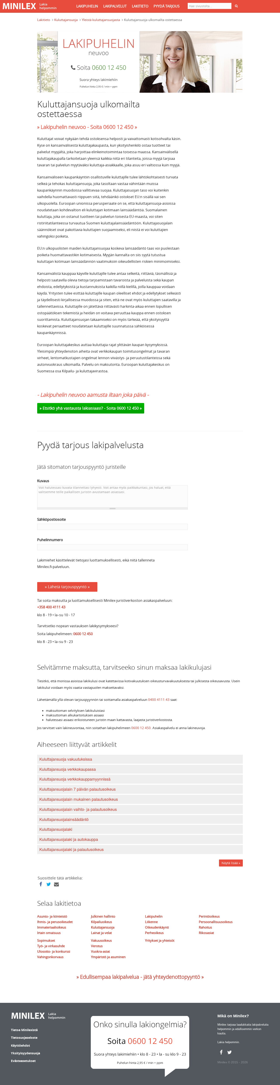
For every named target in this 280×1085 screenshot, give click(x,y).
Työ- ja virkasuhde (51, 946)
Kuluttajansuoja (66, 20)
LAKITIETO (140, 6)
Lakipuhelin (154, 916)
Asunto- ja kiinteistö (52, 916)
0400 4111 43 (159, 699)
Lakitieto (43, 20)
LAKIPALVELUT (115, 6)
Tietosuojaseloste (24, 1037)
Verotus (97, 946)
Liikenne (151, 922)
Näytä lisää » (231, 863)
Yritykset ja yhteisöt (159, 940)
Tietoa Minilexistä (24, 1030)
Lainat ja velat (101, 933)
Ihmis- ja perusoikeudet (55, 922)
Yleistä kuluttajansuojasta (101, 20)
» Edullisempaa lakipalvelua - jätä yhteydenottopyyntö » (140, 976)
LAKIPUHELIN (87, 6)
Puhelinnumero (50, 539)
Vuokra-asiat (100, 951)
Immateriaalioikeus (51, 927)
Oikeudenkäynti (157, 927)
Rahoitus (205, 927)
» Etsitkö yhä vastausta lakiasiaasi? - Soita (78, 408)
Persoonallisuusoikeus (216, 922)
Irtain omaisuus (49, 933)
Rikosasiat (206, 933)
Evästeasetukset (23, 1061)
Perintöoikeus (209, 916)
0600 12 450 (83, 633)
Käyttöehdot (20, 1045)
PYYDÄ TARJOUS (167, 6)
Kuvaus (43, 480)
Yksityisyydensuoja (25, 1053)
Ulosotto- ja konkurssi (53, 951)
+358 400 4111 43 (51, 607)
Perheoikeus (154, 933)
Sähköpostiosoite (51, 519)
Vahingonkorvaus (50, 957)
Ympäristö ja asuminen (108, 957)
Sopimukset (46, 940)
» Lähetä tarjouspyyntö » (67, 586)
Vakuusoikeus (101, 940)
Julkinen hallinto (103, 916)
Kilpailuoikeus (101, 922)
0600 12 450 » (129, 408)
